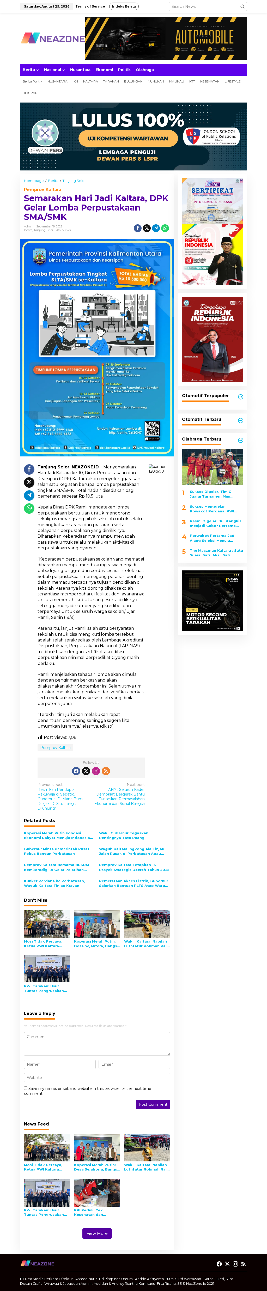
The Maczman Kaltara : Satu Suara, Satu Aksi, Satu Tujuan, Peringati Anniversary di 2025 (216, 552)
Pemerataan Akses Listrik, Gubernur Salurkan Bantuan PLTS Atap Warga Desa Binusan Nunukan (133, 883)
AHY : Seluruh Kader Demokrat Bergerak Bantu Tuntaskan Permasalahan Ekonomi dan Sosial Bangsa (119, 794)
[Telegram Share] (156, 228)
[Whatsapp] (165, 228)
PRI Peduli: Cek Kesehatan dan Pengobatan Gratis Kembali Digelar (92, 1212)
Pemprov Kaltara (42, 189)
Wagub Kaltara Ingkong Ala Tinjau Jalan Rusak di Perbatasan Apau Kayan (131, 851)
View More (97, 1233)
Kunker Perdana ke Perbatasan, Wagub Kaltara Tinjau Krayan (54, 883)
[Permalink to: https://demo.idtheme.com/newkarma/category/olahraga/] (241, 440)
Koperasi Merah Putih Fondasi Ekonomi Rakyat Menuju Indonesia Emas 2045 (57, 835)
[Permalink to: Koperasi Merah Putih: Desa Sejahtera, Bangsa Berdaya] (97, 923)
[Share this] (138, 228)
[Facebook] (76, 771)
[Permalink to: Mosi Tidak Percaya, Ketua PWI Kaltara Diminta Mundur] (47, 923)
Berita (28, 230)
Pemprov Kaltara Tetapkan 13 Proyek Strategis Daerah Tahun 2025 (134, 867)
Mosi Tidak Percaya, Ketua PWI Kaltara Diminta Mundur (43, 943)
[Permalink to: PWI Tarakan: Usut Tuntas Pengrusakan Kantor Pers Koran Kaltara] (47, 968)
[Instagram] (96, 771)
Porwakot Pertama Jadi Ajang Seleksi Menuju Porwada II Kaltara (212, 538)
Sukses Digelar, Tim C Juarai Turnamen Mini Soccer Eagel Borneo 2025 (215, 494)
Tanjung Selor (43, 230)
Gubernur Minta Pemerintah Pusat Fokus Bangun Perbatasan (56, 851)
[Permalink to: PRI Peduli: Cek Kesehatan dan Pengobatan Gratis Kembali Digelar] (97, 1192)
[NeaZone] (52, 38)
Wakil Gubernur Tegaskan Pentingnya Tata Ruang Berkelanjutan (123, 835)
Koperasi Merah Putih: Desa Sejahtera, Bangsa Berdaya (96, 943)
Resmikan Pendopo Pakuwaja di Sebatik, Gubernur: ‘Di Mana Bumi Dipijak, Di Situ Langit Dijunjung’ (60, 796)
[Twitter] (86, 771)
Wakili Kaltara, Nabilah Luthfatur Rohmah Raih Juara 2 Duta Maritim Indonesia (146, 943)
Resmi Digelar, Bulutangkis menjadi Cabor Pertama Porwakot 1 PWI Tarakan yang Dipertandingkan (215, 523)
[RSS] (106, 771)
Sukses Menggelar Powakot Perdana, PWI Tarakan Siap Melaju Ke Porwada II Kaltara (212, 508)
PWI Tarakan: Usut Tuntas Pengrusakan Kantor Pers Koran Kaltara (44, 988)
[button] (242, 6)
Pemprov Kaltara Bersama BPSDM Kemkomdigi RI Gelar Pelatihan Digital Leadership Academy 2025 (56, 867)
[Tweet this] (147, 228)
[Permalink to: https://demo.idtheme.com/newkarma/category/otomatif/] (241, 397)
